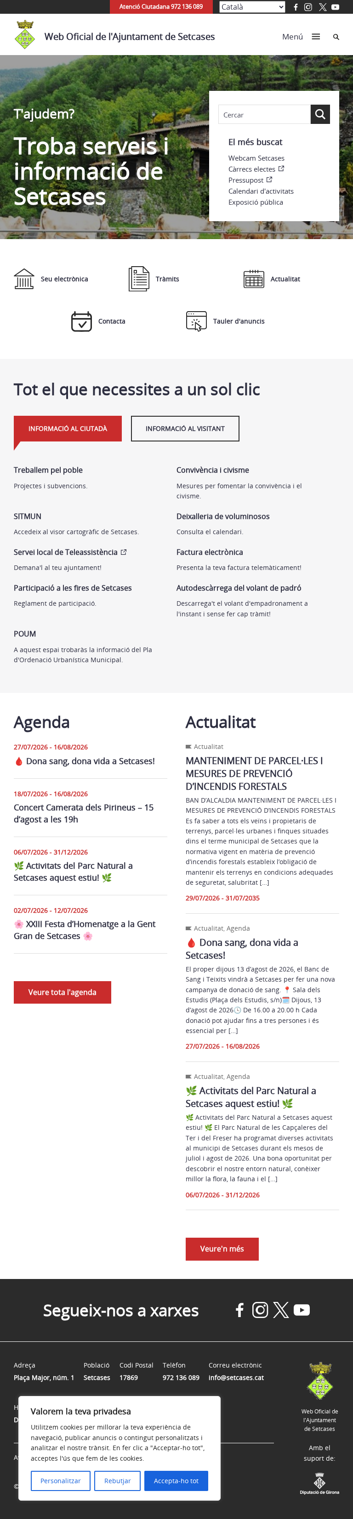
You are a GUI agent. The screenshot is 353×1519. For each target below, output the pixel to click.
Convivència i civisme (212, 470)
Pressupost (245, 179)
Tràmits (167, 278)
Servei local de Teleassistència (66, 552)
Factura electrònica (209, 552)
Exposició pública (255, 202)
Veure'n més (222, 1249)
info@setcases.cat (236, 1377)
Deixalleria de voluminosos (223, 516)
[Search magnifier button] (320, 114)
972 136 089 (181, 1377)
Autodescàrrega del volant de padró (239, 588)
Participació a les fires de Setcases (73, 588)
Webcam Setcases (256, 157)
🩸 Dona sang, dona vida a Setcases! (84, 760)
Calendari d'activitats (261, 190)
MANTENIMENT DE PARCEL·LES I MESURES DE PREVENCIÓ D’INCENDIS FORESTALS (254, 773)
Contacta (111, 321)
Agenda (238, 928)
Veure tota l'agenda (62, 992)
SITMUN (27, 516)
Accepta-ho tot (176, 1480)
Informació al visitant (185, 428)
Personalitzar (60, 1480)
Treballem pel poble (48, 470)
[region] (119, 1448)
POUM (25, 634)
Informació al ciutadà (67, 428)
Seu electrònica (64, 278)
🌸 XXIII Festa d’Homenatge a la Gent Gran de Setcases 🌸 (84, 929)
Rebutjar (117, 1480)
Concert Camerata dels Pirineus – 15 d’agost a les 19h (84, 813)
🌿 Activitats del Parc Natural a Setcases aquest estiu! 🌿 (73, 871)
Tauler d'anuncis (239, 321)
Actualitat (285, 278)
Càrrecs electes (251, 168)
